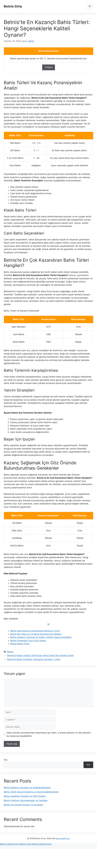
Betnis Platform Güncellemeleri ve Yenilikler (26, 800)
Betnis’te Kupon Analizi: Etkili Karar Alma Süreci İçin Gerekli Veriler (40, 655)
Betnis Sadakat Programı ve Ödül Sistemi (24, 796)
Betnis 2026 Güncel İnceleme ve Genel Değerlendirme (31, 792)
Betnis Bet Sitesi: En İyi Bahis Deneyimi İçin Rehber (36, 634)
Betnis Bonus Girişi (19, 643)
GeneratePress (63, 838)
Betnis (10, 651)
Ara (5, 759)
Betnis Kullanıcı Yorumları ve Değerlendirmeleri (27, 787)
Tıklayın (48, 67)
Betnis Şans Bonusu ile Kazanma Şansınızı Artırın (35, 631)
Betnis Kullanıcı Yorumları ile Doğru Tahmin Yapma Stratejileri (41, 637)
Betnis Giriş (13, 6)
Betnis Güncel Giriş (9, 844)
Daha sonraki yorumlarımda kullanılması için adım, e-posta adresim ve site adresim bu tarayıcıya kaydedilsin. (49, 734)
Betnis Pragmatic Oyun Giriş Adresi (28, 640)
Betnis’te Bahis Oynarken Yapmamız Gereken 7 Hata (33, 659)
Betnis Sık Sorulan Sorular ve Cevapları (23, 804)
